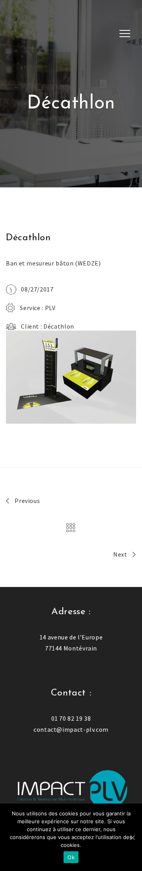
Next (121, 554)
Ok (71, 857)
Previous (26, 501)
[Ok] (132, 837)
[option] (71, 377)
